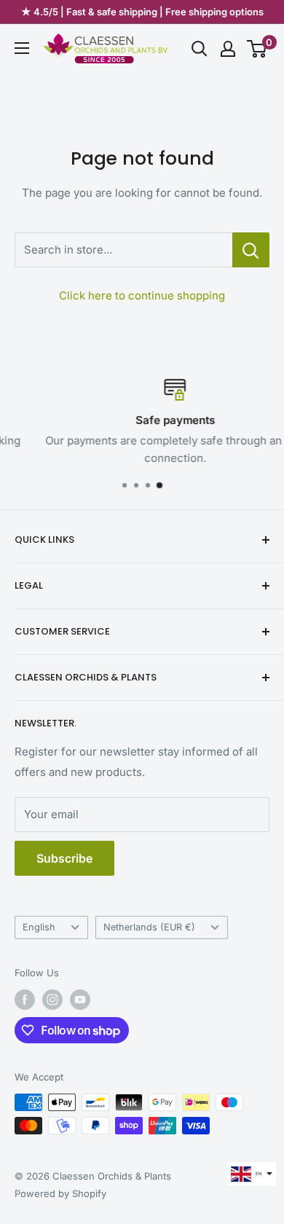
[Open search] (200, 49)
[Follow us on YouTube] (80, 999)
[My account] (228, 49)
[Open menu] (22, 48)
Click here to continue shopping (142, 295)
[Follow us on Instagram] (52, 999)
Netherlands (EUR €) (149, 927)
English (39, 927)
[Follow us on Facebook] (25, 999)
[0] (257, 49)
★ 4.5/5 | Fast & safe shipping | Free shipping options (142, 11)
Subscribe (64, 858)
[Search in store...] (250, 249)
